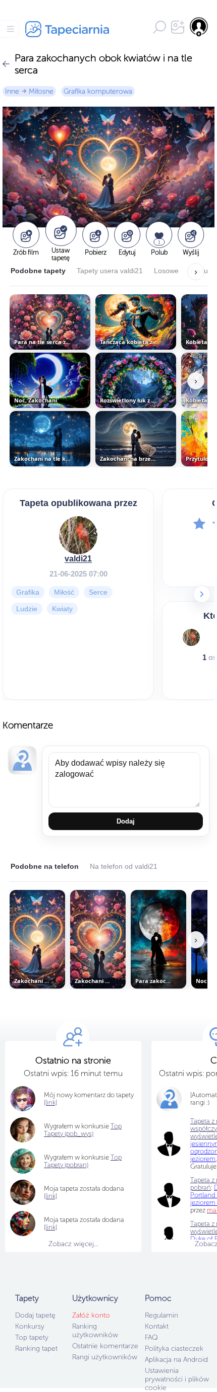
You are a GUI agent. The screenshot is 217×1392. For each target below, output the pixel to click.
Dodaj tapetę (35, 1315)
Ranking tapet (36, 1348)
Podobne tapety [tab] (38, 271)
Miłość (64, 592)
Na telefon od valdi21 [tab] (123, 866)
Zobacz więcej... (73, 1244)
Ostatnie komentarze (105, 1346)
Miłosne (41, 91)
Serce (98, 592)
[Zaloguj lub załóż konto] (199, 27)
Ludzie (26, 609)
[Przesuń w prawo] (201, 594)
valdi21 (78, 558)
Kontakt (157, 1326)
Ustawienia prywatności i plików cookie (177, 1379)
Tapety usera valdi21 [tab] (110, 271)
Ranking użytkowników (95, 1330)
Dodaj (126, 821)
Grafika (27, 592)
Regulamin (161, 1315)
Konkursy (29, 1326)
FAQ (151, 1337)
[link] (50, 1196)
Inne (12, 91)
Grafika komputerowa (98, 91)
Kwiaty (62, 609)
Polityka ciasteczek (174, 1348)
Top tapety (31, 1337)
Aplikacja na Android (176, 1359)
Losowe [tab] (166, 271)
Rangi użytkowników (104, 1357)
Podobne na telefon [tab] (45, 866)
